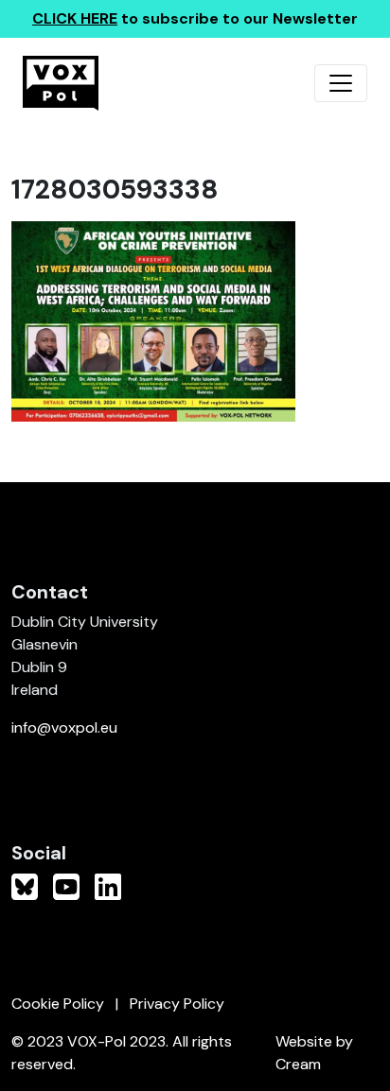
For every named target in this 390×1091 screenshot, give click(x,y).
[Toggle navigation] (340, 83)
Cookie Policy (57, 1003)
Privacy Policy (177, 1003)
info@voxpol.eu (64, 727)
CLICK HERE (74, 18)
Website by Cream (314, 1052)
